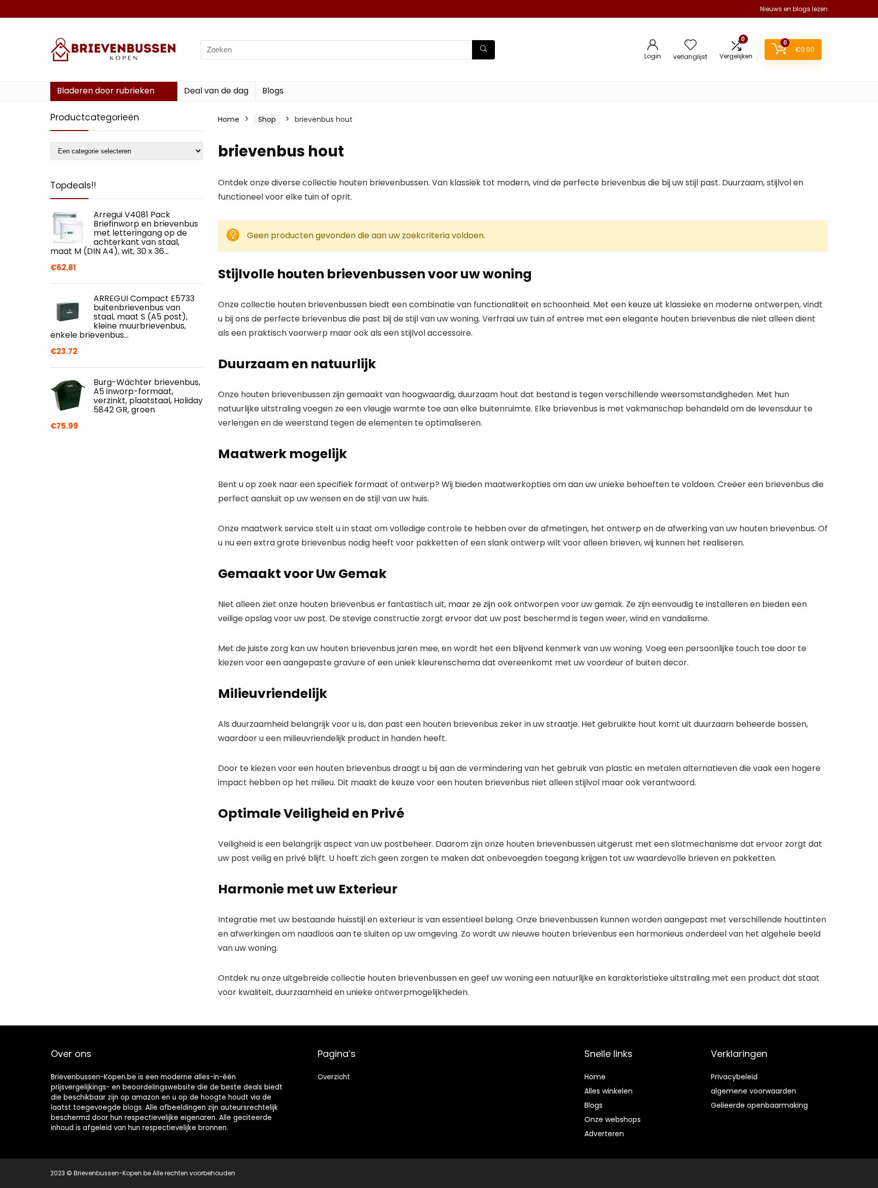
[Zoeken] (483, 49)
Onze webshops (612, 1119)
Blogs (273, 91)
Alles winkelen (608, 1091)
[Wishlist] (690, 45)
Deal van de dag (216, 91)
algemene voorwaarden (753, 1091)
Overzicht (334, 1077)
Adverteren (604, 1134)
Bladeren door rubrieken (105, 91)
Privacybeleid (734, 1077)
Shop (267, 119)
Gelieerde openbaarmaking (759, 1105)
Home (228, 119)
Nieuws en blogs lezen (794, 9)
